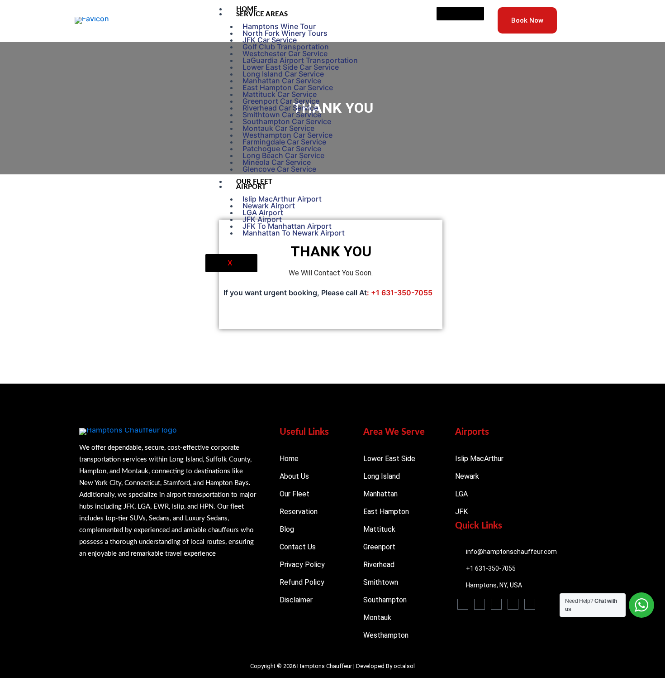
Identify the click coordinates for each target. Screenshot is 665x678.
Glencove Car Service (279, 168)
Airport (251, 186)
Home (246, 9)
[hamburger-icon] (460, 13)
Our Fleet (254, 181)
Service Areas (262, 14)
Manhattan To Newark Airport (293, 232)
